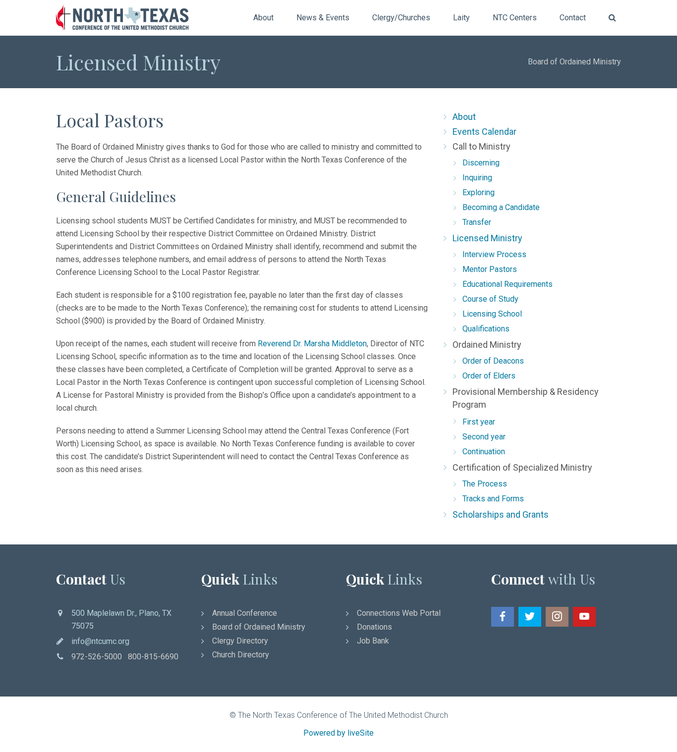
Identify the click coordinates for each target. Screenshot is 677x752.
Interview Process (494, 254)
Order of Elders (488, 375)
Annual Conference (244, 613)
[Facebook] (502, 617)
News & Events (322, 17)
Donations (374, 627)
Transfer (476, 222)
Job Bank (373, 640)
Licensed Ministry (487, 238)
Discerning (481, 162)
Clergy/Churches (401, 17)
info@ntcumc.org (100, 641)
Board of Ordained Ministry (258, 627)
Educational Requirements (507, 284)
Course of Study (490, 299)
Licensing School (492, 314)
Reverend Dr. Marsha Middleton (312, 343)
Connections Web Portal (399, 613)
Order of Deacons (493, 361)
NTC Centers (515, 17)
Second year (484, 436)
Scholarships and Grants (500, 514)
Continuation (483, 451)
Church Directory (240, 654)
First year (478, 422)
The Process (484, 483)
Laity (461, 17)
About (263, 17)
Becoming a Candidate (501, 207)
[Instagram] (557, 617)
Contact (573, 17)
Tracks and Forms (493, 498)
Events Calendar (484, 131)
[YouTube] (584, 617)
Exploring (478, 192)
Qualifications (485, 328)
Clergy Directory (240, 640)
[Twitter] (529, 617)
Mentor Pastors (489, 269)
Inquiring (477, 177)
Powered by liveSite (338, 733)
